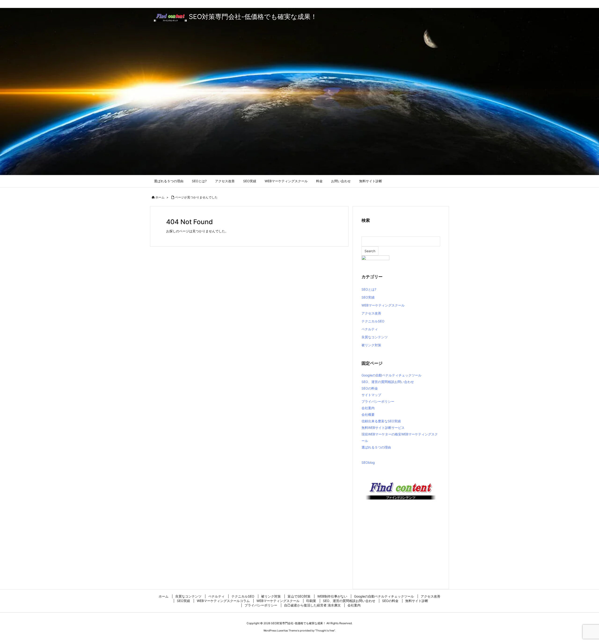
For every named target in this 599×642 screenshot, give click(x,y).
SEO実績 (368, 297)
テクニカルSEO (373, 321)
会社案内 (368, 408)
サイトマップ (371, 395)
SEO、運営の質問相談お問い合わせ (388, 382)
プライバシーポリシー (378, 401)
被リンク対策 (371, 345)
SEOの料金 (370, 388)
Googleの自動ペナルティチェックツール (391, 375)
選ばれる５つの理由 (376, 447)
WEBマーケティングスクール (383, 305)
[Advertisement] (401, 546)
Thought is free (325, 630)
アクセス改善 (371, 313)
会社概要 (368, 414)
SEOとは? (369, 289)
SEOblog (368, 462)
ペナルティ (370, 329)
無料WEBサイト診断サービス (383, 428)
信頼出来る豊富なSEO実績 (381, 421)
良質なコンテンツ (375, 337)
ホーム (159, 197)
